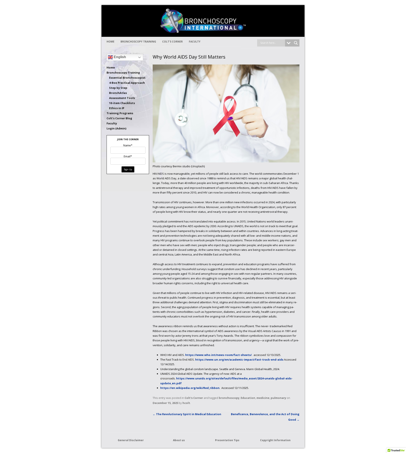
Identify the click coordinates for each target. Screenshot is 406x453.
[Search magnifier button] (295, 43)
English (119, 57)
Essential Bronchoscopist (127, 78)
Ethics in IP (116, 108)
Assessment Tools (122, 98)
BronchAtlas (118, 93)
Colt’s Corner (172, 41)
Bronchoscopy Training (138, 41)
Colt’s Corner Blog (119, 118)
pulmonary (278, 398)
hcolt (186, 403)
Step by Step (118, 88)
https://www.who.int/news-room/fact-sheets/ (218, 355)
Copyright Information (275, 440)
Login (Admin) (116, 128)
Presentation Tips (227, 440)
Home (110, 41)
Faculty (194, 41)
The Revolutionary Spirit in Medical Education (187, 414)
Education (248, 398)
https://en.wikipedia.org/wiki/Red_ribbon (189, 388)
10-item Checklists (122, 103)
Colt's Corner (194, 398)
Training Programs (120, 113)
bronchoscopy (229, 398)
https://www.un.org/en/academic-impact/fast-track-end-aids (239, 359)
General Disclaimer (131, 440)
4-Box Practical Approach (127, 83)
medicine (262, 398)
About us (179, 440)
